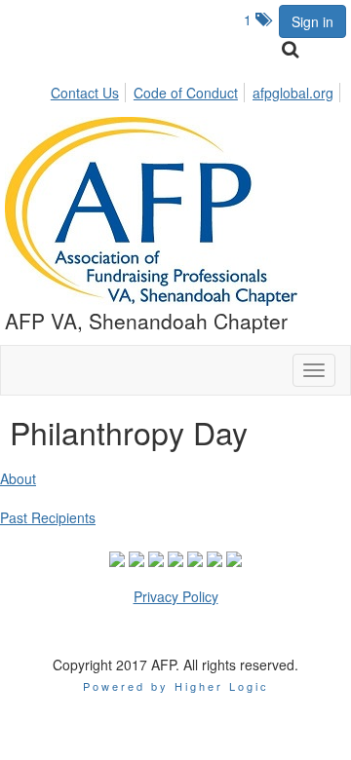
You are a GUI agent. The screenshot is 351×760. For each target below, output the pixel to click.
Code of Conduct (186, 92)
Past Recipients (48, 517)
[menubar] (197, 89)
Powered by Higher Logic (176, 686)
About (18, 478)
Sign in (312, 21)
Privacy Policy (176, 596)
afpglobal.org (293, 92)
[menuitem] (90, 89)
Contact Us (85, 92)
